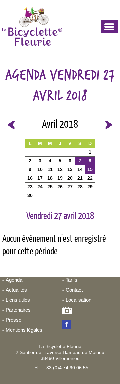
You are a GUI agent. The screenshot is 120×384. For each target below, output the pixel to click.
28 (80, 186)
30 (30, 195)
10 (40, 169)
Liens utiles (18, 300)
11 (50, 169)
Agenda (14, 280)
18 (50, 178)
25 (50, 186)
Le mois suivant (108, 125)
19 (60, 178)
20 (70, 178)
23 (30, 186)
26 (60, 186)
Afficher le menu (109, 26)
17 (40, 178)
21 (80, 178)
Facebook (68, 325)
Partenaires (18, 310)
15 (90, 169)
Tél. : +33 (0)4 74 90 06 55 (60, 367)
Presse (13, 320)
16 (30, 178)
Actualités (16, 290)
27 (70, 186)
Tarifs (71, 280)
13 (70, 169)
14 (80, 169)
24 (40, 186)
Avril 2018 (60, 124)
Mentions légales (24, 330)
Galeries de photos (68, 312)
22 (90, 178)
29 (90, 186)
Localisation (78, 300)
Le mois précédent (11, 125)
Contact (74, 290)
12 (60, 169)
